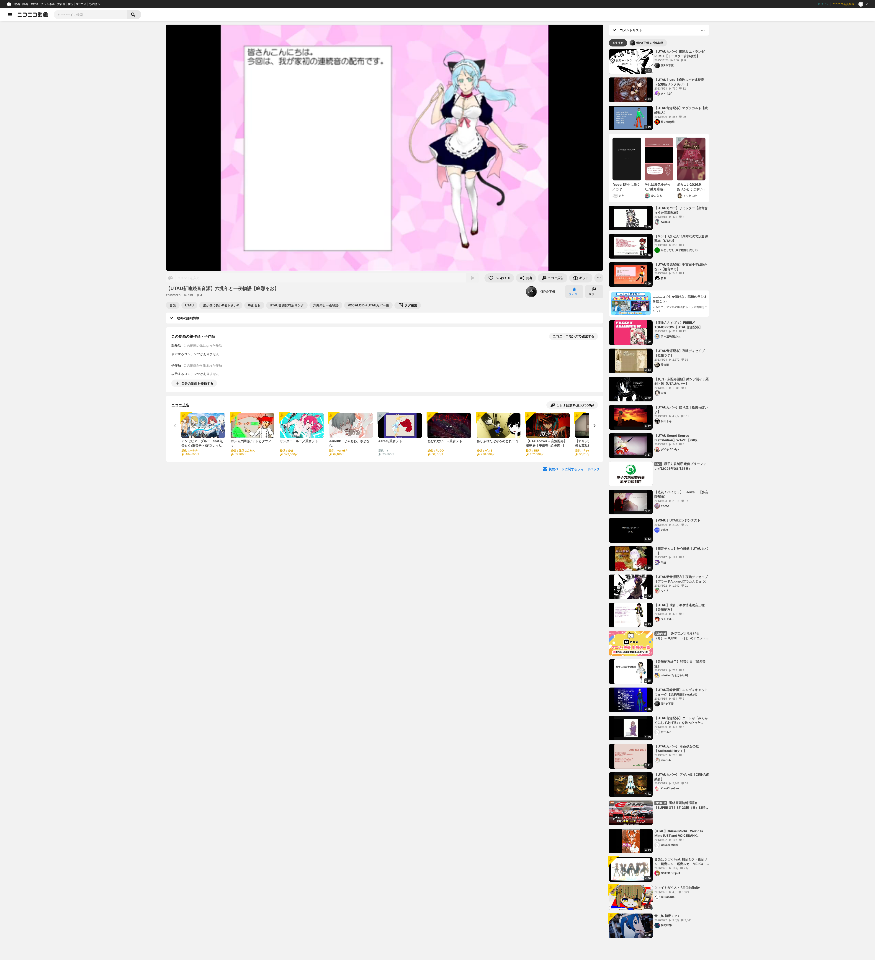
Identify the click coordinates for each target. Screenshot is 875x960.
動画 (17, 4)
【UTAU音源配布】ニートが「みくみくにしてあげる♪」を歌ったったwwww (681, 720)
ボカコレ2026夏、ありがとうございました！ (691, 186)
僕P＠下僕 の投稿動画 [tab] (649, 42)
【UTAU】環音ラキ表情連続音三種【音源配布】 (679, 607)
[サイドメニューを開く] (10, 14)
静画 (25, 4)
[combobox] (90, 14)
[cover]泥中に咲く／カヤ (626, 186)
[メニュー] (598, 277)
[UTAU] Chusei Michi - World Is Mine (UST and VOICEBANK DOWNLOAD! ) (678, 833)
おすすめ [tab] (617, 42)
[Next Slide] (594, 425)
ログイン (823, 4)
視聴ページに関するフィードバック (574, 469)
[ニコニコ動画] (32, 14)
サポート (594, 294)
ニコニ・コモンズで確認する (573, 336)
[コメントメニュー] (702, 30)
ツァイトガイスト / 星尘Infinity (677, 887)
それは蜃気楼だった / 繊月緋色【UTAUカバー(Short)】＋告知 (657, 186)
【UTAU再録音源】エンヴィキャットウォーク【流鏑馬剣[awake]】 (681, 692)
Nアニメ (81, 4)
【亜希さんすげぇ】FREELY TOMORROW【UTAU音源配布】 (678, 325)
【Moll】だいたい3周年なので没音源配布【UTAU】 (681, 238)
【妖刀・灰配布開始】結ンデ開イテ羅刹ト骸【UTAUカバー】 (681, 381)
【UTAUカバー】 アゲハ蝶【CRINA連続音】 (681, 777)
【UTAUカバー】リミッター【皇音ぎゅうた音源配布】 (681, 210)
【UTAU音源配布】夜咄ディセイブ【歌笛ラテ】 (679, 353)
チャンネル (48, 4)
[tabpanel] (659, 493)
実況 (70, 4)
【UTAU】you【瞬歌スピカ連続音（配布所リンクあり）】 (679, 82)
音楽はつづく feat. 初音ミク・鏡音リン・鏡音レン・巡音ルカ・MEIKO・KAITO (680, 861)
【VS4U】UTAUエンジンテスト (677, 520)
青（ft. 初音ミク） (667, 916)
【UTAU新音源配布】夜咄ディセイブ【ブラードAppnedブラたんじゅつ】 (681, 579)
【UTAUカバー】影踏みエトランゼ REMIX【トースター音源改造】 (679, 53)
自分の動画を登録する (197, 383)
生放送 (34, 4)
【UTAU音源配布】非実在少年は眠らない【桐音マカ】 (681, 266)
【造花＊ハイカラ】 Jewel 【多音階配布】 (681, 494)
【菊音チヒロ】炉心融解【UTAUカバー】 (681, 551)
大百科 (61, 4)
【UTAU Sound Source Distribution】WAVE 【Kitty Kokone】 (675, 438)
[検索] (134, 14)
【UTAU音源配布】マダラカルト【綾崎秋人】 (681, 110)
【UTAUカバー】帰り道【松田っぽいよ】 (681, 409)
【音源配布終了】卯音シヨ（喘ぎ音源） (679, 664)
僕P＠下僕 (547, 291)
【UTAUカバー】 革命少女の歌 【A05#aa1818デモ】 (676, 748)
